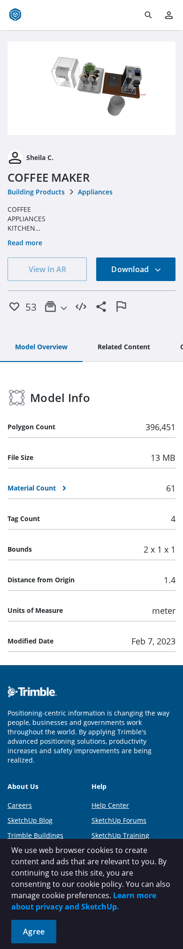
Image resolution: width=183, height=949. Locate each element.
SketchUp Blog (30, 820)
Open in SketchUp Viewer (91, 88)
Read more (25, 242)
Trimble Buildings (35, 835)
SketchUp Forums (119, 820)
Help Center (110, 805)
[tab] (41, 347)
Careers (20, 805)
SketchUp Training (120, 835)
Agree (34, 931)
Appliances (95, 191)
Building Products (36, 191)
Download (131, 269)
